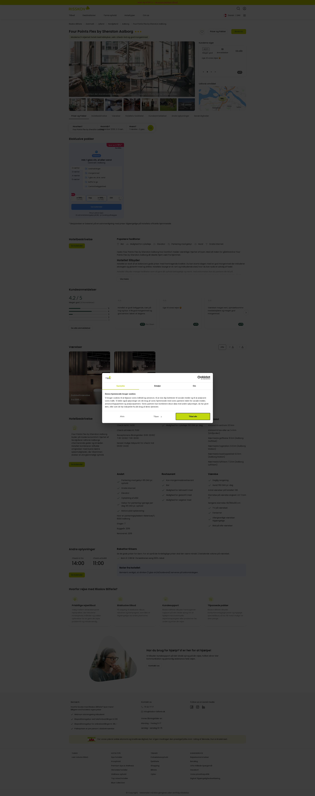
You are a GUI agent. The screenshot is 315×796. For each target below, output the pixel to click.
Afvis (122, 416)
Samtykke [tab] (120, 386)
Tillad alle (193, 416)
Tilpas (156, 416)
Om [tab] (194, 386)
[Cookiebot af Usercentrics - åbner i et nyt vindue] (199, 378)
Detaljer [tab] (157, 386)
